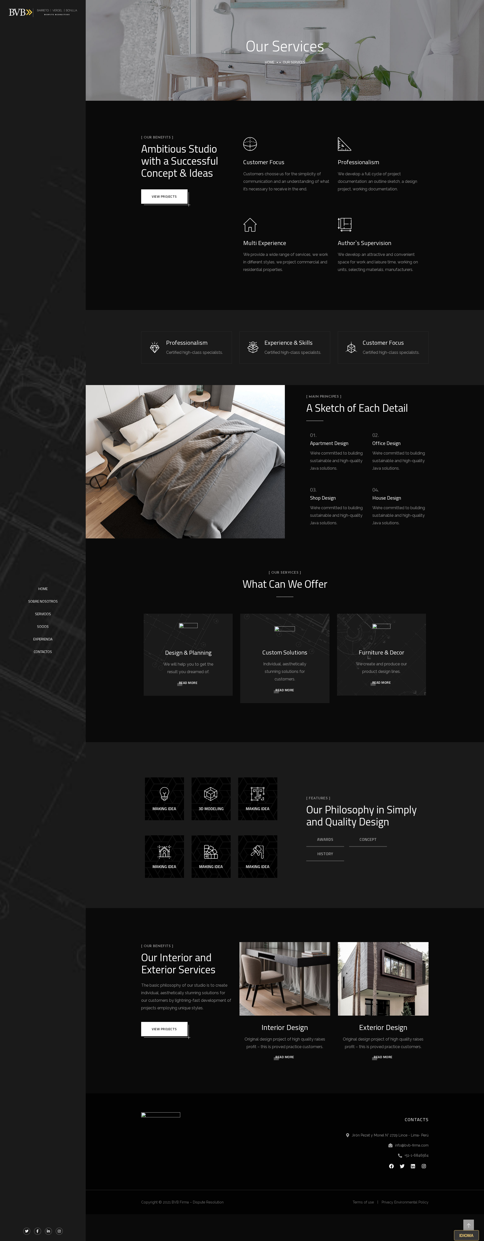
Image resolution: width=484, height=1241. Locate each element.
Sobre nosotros (43, 601)
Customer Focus (263, 161)
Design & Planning (188, 652)
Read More (285, 1056)
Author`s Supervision (364, 242)
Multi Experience (264, 242)
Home (43, 588)
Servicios (43, 613)
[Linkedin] (413, 1166)
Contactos (43, 651)
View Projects (164, 196)
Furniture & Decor (381, 652)
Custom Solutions (284, 652)
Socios (43, 626)
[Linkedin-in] (48, 1231)
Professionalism (358, 161)
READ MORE (188, 682)
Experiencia (42, 639)
